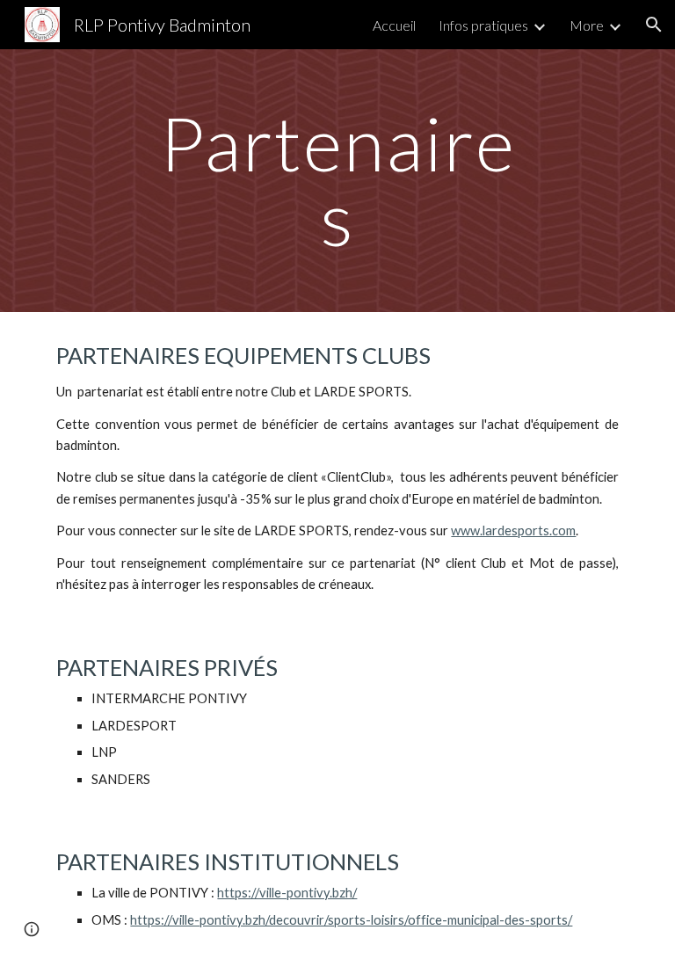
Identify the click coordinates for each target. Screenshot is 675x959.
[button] (654, 25)
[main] (337, 180)
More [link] (587, 25)
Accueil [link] (394, 25)
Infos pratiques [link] (483, 25)
